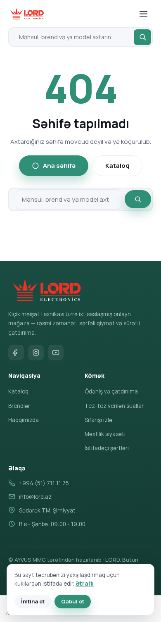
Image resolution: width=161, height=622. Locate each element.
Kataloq (117, 165)
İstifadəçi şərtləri (107, 448)
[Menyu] (143, 13)
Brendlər (19, 406)
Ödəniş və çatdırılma (111, 391)
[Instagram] (36, 352)
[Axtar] (142, 37)
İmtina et (33, 601)
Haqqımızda (23, 420)
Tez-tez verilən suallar (114, 406)
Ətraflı (85, 583)
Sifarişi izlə (98, 420)
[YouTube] (56, 352)
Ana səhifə (59, 165)
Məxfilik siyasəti (105, 434)
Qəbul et (72, 601)
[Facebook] (16, 352)
